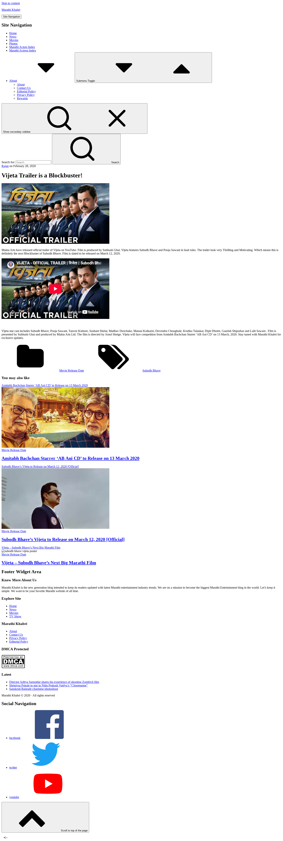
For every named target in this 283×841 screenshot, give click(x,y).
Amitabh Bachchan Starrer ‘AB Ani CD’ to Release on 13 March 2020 (70, 458)
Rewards (22, 98)
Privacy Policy (26, 94)
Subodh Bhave (151, 370)
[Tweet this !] (7, 834)
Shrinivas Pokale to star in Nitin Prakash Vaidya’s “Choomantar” (48, 685)
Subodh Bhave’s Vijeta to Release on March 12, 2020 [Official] (63, 539)
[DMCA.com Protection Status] (13, 667)
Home (13, 33)
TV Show (15, 616)
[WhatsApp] (11, 834)
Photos (13, 43)
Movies (13, 40)
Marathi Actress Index (22, 50)
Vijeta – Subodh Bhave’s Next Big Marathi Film (49, 562)
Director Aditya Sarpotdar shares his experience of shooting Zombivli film (54, 682)
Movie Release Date (71, 370)
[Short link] (15, 834)
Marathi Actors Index (22, 47)
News (12, 36)
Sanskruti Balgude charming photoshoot (33, 688)
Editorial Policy (26, 91)
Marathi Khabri (11, 9)
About (13, 80)
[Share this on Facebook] (4, 834)
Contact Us (24, 88)
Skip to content (11, 3)
